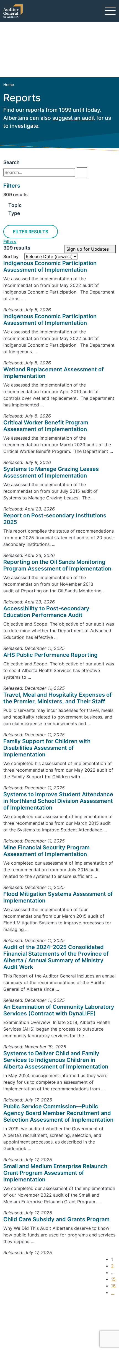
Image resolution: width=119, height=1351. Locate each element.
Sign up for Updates (88, 249)
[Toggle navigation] (110, 10)
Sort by (11, 256)
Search (11, 162)
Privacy (20, 1336)
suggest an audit (73, 118)
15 (113, 1279)
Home (8, 84)
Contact (20, 1316)
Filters (9, 241)
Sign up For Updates (37, 1306)
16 (113, 1285)
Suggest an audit (30, 1330)
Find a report (25, 1323)
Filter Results (30, 231)
